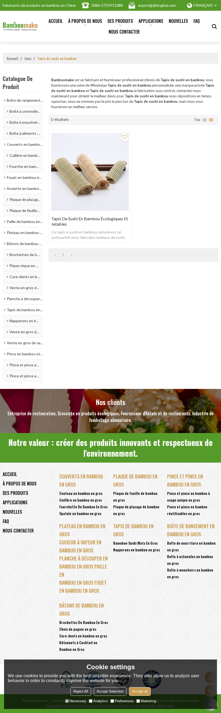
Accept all (140, 691)
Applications (151, 21)
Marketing (148, 701)
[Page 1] (55, 255)
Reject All (80, 691)
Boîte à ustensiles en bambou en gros (190, 560)
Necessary (78, 701)
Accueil (56, 21)
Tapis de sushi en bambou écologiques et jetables (89, 221)
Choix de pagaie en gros (77, 629)
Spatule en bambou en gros (80, 513)
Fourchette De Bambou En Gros (83, 506)
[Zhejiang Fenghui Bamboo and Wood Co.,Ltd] (20, 26)
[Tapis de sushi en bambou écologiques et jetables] (90, 172)
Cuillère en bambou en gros (80, 500)
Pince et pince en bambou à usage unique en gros (188, 496)
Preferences (124, 701)
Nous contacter (124, 32)
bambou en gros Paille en (83, 570)
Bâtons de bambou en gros (81, 609)
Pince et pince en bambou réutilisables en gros (187, 510)
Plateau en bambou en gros (82, 530)
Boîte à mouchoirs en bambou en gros (190, 573)
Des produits (120, 21)
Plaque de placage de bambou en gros (136, 510)
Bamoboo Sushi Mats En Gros (135, 543)
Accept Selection (110, 691)
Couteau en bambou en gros (80, 493)
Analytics (100, 701)
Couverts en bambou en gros (81, 480)
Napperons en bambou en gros (136, 549)
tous (27, 58)
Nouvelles (178, 21)
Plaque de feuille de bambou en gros (135, 496)
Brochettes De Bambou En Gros (83, 622)
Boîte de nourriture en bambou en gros (191, 546)
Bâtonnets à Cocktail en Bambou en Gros (78, 646)
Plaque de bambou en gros (135, 480)
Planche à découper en (83, 558)
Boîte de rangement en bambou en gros (191, 530)
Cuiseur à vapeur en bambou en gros (80, 546)
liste (204, 120)
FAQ (197, 21)
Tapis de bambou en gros (133, 530)
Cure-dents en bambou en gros (83, 635)
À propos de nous (85, 21)
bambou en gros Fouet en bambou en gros (82, 586)
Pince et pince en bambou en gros (185, 480)
